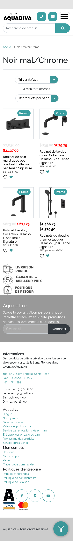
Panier (7, 460)
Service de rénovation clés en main (25, 430)
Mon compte (11, 456)
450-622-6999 (12, 382)
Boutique (8, 452)
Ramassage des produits (18, 438)
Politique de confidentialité (19, 478)
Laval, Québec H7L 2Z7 (17, 378)
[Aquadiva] (19, 16)
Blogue (7, 414)
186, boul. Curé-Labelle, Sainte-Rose (26, 373)
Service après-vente (15, 442)
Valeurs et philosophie (17, 426)
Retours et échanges (16, 473)
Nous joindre (11, 418)
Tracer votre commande (18, 464)
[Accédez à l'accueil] (9, 496)
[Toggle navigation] (64, 16)
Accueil (7, 47)
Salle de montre (13, 422)
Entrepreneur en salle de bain (21, 434)
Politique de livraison (16, 482)
